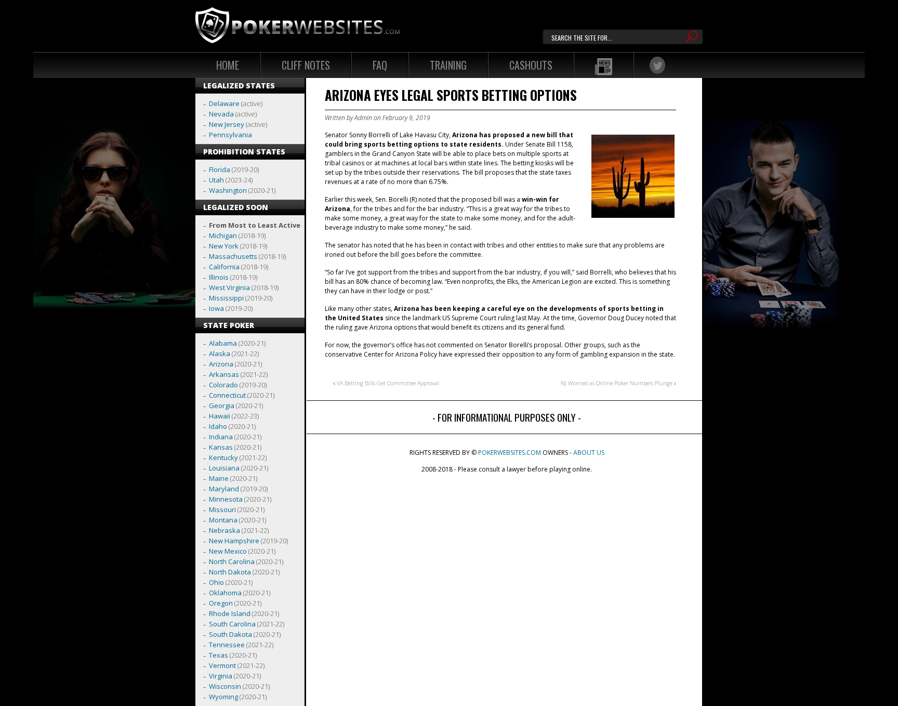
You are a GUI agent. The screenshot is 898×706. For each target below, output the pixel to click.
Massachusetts (233, 256)
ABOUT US (588, 452)
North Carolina (232, 561)
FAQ (380, 65)
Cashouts (530, 65)
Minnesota (226, 499)
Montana (223, 520)
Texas (218, 655)
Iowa (216, 308)
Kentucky (223, 457)
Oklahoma (225, 592)
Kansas (221, 447)
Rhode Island (229, 613)
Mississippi (226, 298)
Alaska (219, 353)
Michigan (223, 235)
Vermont (222, 665)
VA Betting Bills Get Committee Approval (387, 383)
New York (224, 246)
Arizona (221, 364)
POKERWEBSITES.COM (509, 452)
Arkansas (224, 374)
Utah (216, 180)
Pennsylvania (230, 134)
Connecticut (227, 395)
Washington (228, 190)
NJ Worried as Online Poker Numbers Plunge (617, 383)
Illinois (219, 277)
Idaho (218, 426)
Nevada (221, 114)
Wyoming (223, 696)
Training (448, 65)
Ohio (216, 582)
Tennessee (227, 644)
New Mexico (228, 551)
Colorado (223, 384)
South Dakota (230, 634)
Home (227, 65)
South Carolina (232, 624)
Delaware (224, 103)
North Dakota (230, 572)
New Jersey (226, 124)
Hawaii (219, 416)
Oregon (221, 603)
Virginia (220, 676)
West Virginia (229, 287)
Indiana (221, 436)
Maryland (224, 488)
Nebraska (224, 530)
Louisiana (224, 468)
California (224, 266)
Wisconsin (225, 686)
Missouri (222, 509)
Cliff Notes (306, 65)
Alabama (223, 343)
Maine (219, 478)
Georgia (221, 405)
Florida (219, 169)
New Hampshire (234, 540)
